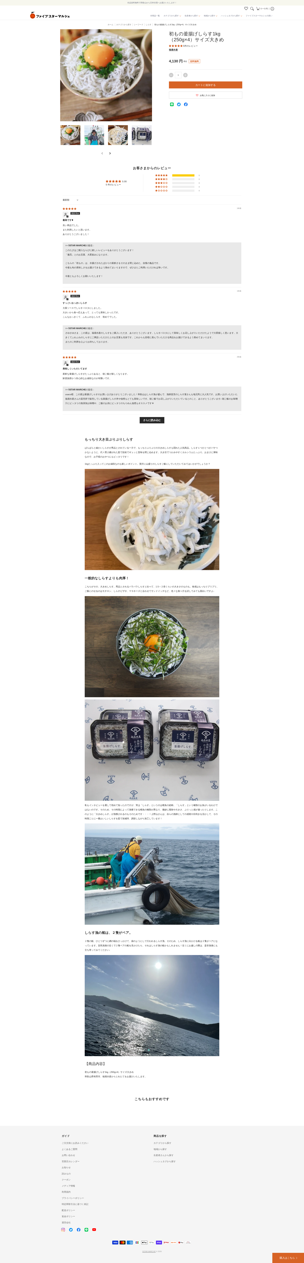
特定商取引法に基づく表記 (75, 1204)
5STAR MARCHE (149, 1251)
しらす (148, 24)
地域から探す (160, 1149)
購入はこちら (287, 1257)
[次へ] (109, 153)
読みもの (66, 1173)
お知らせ (66, 1167)
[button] (262, 9)
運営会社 (66, 1222)
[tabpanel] (152, 755)
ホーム (110, 24)
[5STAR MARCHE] (50, 16)
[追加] (185, 75)
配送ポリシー (68, 1210)
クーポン (66, 1179)
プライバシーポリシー (73, 1198)
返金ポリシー (68, 1216)
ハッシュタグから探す (165, 1161)
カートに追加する (205, 85)
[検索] (252, 9)
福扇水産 (173, 49)
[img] (69, 208)
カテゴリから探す (162, 1143)
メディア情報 (68, 1186)
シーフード (138, 24)
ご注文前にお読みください (75, 1143)
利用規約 (66, 1192)
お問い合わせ (68, 1155)
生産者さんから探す (164, 1155)
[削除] (171, 75)
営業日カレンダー (70, 1161)
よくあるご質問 (69, 1149)
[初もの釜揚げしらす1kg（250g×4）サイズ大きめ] (70, 135)
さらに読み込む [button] (152, 420)
